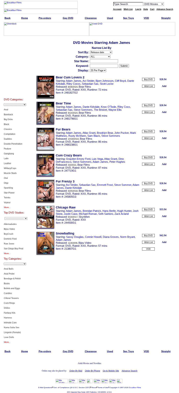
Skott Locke (106, 83)
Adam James (73, 80)
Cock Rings (9, 303)
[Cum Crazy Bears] (45, 176)
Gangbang (9, 153)
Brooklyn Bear (105, 132)
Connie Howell (93, 236)
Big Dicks (8, 119)
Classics (8, 129)
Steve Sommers (83, 109)
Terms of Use (103, 387)
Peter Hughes (117, 161)
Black (6, 124)
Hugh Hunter (124, 210)
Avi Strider (88, 80)
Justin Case (70, 213)
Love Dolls (9, 337)
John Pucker (121, 132)
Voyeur (7, 202)
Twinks (7, 197)
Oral (6, 178)
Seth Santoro (105, 213)
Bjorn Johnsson (104, 80)
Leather (7, 163)
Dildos (7, 308)
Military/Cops (10, 168)
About (93, 387)
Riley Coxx (123, 106)
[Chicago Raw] (45, 228)
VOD (148, 249)
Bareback (8, 114)
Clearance (14, 72)
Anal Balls (8, 269)
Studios (13, 54)
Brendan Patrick (92, 210)
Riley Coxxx (73, 83)
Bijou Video (9, 229)
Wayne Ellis (115, 109)
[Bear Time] (45, 124)
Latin (6, 158)
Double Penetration (13, 144)
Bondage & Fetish (12, 278)
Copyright (113, 387)
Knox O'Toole (108, 106)
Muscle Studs (10, 173)
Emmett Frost (105, 184)
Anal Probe (9, 274)
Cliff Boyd (120, 80)
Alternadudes (10, 224)
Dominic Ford (10, 239)
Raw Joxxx (9, 244)
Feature (7, 149)
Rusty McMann (77, 135)
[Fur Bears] (45, 150)
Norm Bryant (127, 236)
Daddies (8, 139)
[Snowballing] (45, 254)
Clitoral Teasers (11, 298)
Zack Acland (121, 213)
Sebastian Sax (90, 83)
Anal (6, 109)
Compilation (9, 134)
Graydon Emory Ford (78, 158)
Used (13, 80)
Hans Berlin (109, 210)
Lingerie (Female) (12, 332)
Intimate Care (10, 322)
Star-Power (9, 193)
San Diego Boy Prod (13, 248)
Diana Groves (111, 236)
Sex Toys (13, 89)
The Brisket (100, 109)
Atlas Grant (89, 132)
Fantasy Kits (9, 313)
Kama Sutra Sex (11, 327)
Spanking (8, 188)
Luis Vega (97, 158)
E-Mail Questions (45, 387)
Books (7, 283)
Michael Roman (88, 213)
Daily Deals (13, 63)
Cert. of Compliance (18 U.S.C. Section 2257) (71, 387)
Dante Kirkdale (91, 106)
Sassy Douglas (75, 236)
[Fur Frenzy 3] (45, 202)
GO (168, 4)
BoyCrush (8, 234)
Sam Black (93, 135)
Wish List (148, 86)
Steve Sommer (122, 184)
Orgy (6, 183)
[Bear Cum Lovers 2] (45, 98)
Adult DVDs (13, 46)
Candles (8, 293)
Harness (8, 318)
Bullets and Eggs (12, 288)
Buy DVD (148, 79)
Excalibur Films (135, 387)
